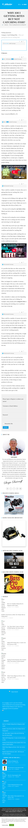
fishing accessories (12, 811)
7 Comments (17, 776)
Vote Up (19, 41)
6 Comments (16, 786)
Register (13, 399)
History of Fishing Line (13, 761)
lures (23, 810)
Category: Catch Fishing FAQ (9, 35)
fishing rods (19, 810)
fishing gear (20, 811)
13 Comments (16, 769)
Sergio (7, 702)
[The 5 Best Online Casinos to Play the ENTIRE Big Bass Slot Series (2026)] (3, 627)
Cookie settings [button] (5, 825)
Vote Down (23, 41)
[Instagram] (10, 488)
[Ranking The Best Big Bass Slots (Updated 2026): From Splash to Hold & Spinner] (3, 661)
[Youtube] (20, 488)
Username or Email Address (10, 406)
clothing (6, 811)
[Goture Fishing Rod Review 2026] (4, 785)
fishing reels (14, 810)
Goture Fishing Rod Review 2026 (15, 784)
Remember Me (8, 423)
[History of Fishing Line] (4, 761)
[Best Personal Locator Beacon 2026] (4, 768)
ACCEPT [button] (11, 825)
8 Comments (16, 762)
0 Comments (16, 629)
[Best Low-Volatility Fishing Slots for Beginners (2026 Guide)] (3, 605)
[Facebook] (7, 488)
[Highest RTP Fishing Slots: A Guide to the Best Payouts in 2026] (3, 644)
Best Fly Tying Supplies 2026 (14, 775)
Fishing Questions (6, 32)
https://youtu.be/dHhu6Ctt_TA (9, 114)
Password (5, 415)
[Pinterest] (14, 488)
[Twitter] (17, 488)
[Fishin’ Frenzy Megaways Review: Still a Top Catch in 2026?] (3, 677)
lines (25, 810)
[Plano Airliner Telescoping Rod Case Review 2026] (4, 797)
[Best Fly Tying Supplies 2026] (4, 776)
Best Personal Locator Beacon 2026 (15, 767)
